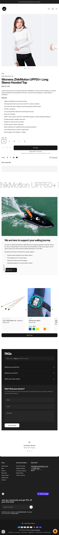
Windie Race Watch (34, 320)
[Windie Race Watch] (39, 302)
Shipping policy (31, 532)
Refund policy (11, 532)
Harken (57, 318)
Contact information (38, 532)
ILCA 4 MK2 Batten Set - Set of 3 (12, 320)
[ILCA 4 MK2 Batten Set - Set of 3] (13, 302)
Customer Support (21, 470)
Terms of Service (20, 475)
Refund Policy (19, 473)
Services (4, 480)
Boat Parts (4, 473)
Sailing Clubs (5, 477)
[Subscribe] (31, 507)
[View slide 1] (28, 451)
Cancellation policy (47, 532)
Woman (3, 470)
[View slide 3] (31, 451)
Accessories (5, 466)
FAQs (15, 358)
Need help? (54, 157)
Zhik (3, 73)
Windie (30, 318)
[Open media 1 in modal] (40, 16)
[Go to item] (25, 68)
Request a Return (20, 468)
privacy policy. (15, 513)
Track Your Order (20, 466)
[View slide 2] (29, 451)
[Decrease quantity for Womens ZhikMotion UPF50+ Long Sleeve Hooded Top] (3, 147)
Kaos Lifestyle (6, 318)
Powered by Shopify (35, 530)
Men (3, 468)
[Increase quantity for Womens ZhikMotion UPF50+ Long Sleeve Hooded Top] (10, 147)
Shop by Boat (5, 475)
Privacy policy (17, 532)
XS (4, 141)
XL (24, 141)
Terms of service (24, 532)
